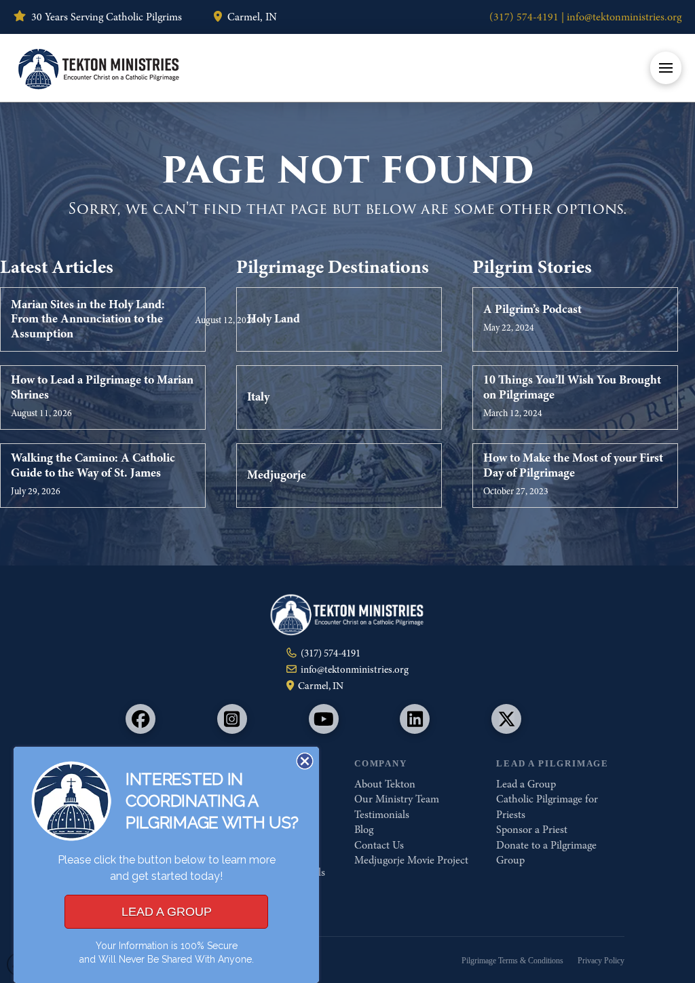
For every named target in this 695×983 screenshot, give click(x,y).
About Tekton (384, 784)
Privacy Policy (601, 960)
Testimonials (381, 814)
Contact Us (379, 845)
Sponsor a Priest (531, 829)
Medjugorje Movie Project (411, 860)
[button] (665, 68)
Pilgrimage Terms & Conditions (512, 960)
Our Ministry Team (396, 799)
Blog (363, 829)
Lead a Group (526, 784)
